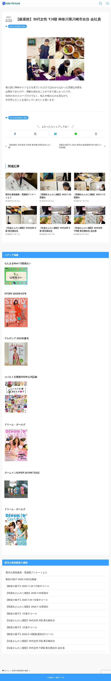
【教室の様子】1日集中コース (21, 613)
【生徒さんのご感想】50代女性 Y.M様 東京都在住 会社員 (35, 647)
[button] (15, 133)
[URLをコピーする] (96, 133)
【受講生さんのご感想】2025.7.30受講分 (27, 593)
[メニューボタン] (107, 3)
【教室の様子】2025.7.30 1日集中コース (27, 599)
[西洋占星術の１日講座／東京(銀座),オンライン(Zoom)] (11, 3)
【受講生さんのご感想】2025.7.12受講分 (27, 606)
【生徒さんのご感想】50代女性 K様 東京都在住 (30, 620)
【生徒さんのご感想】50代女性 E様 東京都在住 (30, 640)
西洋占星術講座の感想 (17, 26)
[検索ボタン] (100, 3)
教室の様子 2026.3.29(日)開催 (21, 579)
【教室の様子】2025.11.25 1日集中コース (27, 586)
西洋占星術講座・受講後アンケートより (26, 572)
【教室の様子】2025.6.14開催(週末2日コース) (29, 634)
